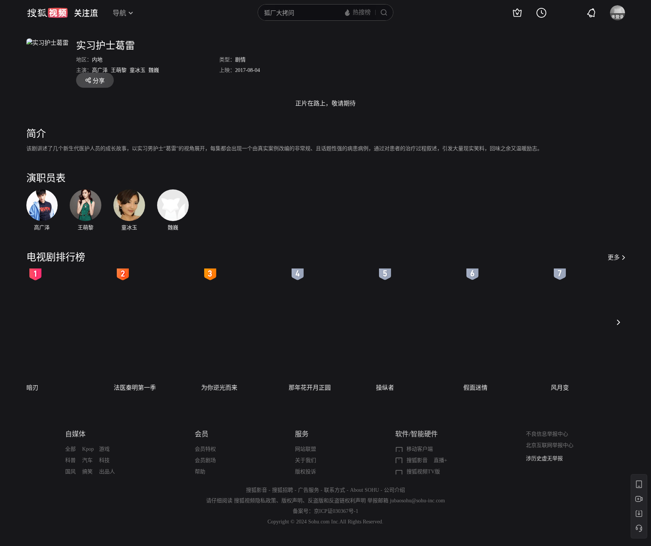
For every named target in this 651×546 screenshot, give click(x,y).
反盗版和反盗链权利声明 (337, 500)
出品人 (107, 471)
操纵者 (385, 387)
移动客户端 (419, 449)
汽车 (87, 460)
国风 (70, 471)
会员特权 (205, 449)
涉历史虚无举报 (544, 458)
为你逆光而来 (219, 387)
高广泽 (100, 70)
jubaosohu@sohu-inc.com (417, 500)
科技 (104, 460)
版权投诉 (305, 471)
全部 (70, 449)
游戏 (104, 449)
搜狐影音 (417, 460)
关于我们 (305, 460)
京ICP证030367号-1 (336, 511)
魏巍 (153, 70)
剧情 (240, 60)
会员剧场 (205, 460)
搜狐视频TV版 (423, 471)
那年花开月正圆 (310, 387)
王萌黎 (119, 70)
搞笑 (87, 471)
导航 (119, 13)
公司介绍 (394, 490)
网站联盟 (305, 449)
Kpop (88, 449)
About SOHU (364, 490)
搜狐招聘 (282, 490)
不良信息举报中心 (547, 434)
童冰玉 (137, 70)
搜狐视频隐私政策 (255, 500)
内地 (97, 60)
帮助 (200, 471)
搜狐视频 (47, 13)
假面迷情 (475, 387)
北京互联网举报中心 (549, 445)
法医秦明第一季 (135, 387)
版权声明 (292, 500)
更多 (614, 257)
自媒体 (75, 434)
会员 (201, 434)
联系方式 (334, 490)
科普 (70, 460)
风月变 (560, 387)
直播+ (440, 460)
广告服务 (308, 490)
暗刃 (32, 387)
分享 (99, 81)
